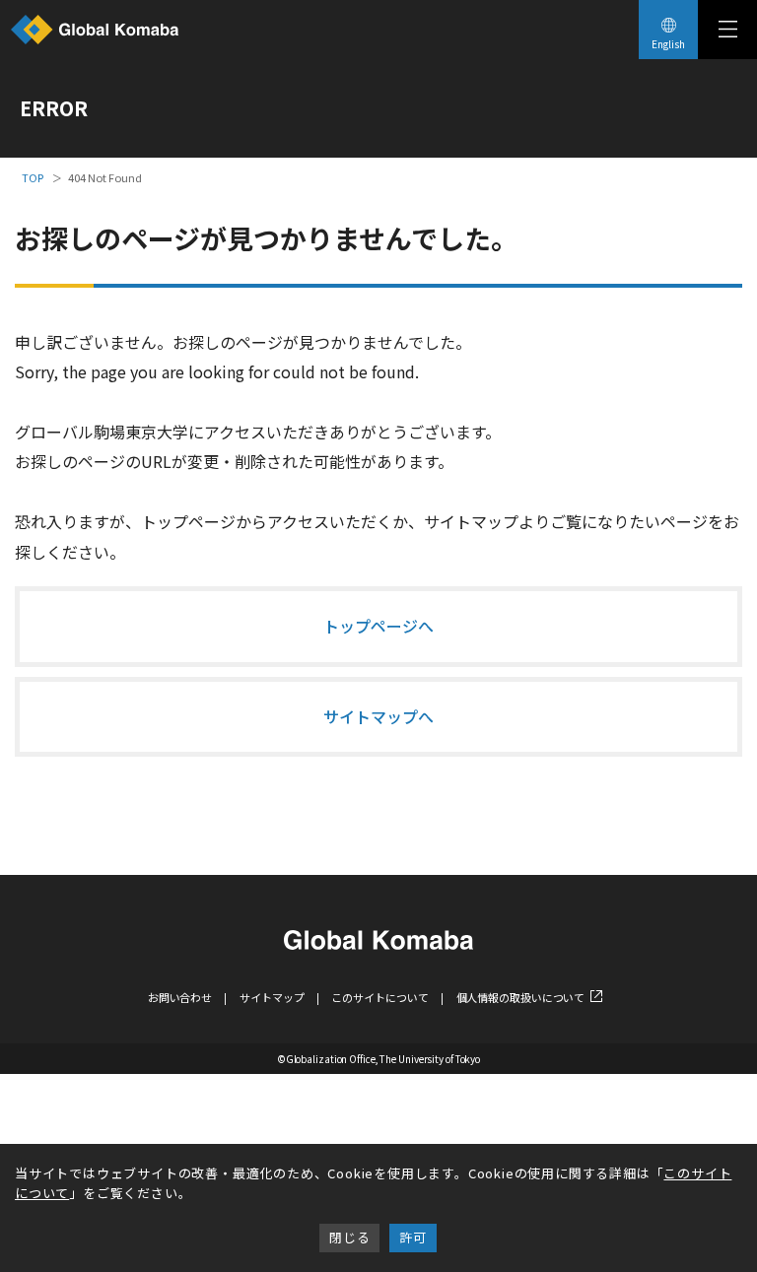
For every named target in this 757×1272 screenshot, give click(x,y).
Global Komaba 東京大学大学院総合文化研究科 (94, 29)
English (668, 43)
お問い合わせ (180, 997)
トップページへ (378, 625)
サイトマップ (272, 997)
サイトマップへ (378, 716)
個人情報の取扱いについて (520, 997)
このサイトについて (379, 997)
